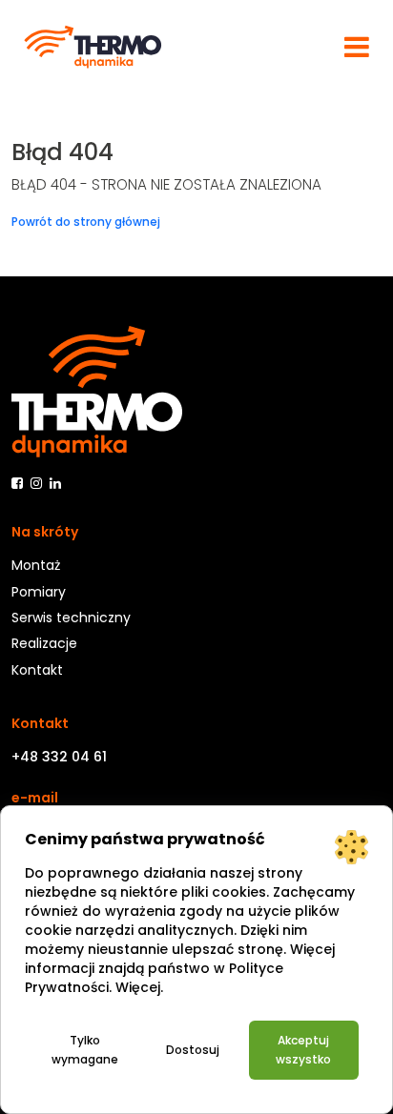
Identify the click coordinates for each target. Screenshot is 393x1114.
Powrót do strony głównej (85, 221)
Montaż (35, 565)
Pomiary (38, 591)
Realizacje (44, 643)
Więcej (137, 987)
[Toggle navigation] (357, 47)
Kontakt (37, 669)
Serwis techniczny (71, 617)
